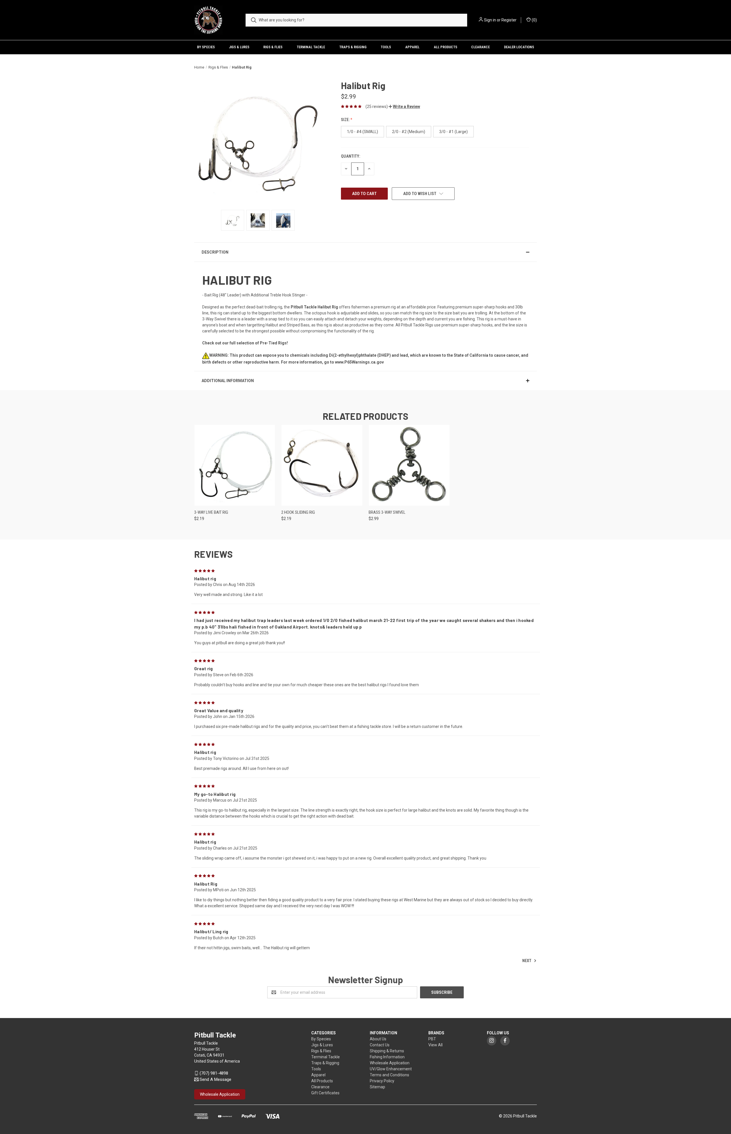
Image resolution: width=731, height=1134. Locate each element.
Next (527, 960)
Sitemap (377, 1087)
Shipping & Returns (387, 1051)
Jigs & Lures (239, 47)
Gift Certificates (325, 1093)
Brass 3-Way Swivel (387, 512)
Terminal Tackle (311, 47)
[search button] (254, 20)
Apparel (412, 47)
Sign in (490, 20)
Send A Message (215, 1079)
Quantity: (350, 156)
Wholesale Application (389, 1063)
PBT (432, 1039)
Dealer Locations (519, 47)
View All (435, 1045)
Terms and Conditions (389, 1075)
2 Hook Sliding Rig (298, 512)
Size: (345, 119)
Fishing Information (387, 1057)
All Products (445, 47)
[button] (404, 106)
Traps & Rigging (353, 47)
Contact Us (379, 1045)
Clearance (480, 47)
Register (509, 20)
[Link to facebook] (505, 1040)
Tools (386, 47)
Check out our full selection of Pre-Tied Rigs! (245, 343)
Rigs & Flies (272, 47)
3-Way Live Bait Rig (211, 512)
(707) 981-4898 (214, 1073)
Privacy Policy (382, 1081)
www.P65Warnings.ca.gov (359, 362)
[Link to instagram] (491, 1040)
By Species (206, 47)
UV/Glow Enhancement (391, 1069)
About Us (378, 1039)
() (534, 20)
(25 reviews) (377, 106)
